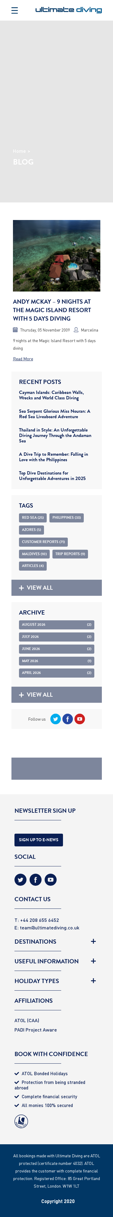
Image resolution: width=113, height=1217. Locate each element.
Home (19, 151)
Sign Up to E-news (38, 840)
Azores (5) (31, 529)
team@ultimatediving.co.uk (49, 927)
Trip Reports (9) (70, 554)
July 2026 (56, 636)
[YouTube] (79, 719)
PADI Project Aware (35, 1029)
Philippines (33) (66, 517)
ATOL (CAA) (26, 1020)
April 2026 (56, 672)
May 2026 (56, 661)
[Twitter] (55, 719)
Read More (23, 358)
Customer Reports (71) (43, 542)
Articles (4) (33, 565)
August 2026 (56, 624)
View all (40, 587)
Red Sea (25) (33, 517)
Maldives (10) (34, 554)
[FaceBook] (67, 719)
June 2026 (56, 649)
